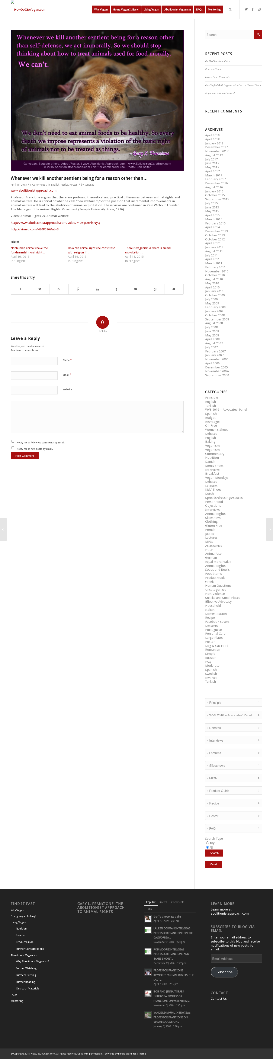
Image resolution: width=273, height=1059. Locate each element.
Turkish (210, 406)
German (211, 558)
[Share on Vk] (135, 289)
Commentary (214, 454)
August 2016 (214, 187)
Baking (210, 442)
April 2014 (212, 227)
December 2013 (216, 231)
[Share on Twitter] (39, 289)
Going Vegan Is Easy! (23, 916)
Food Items (213, 574)
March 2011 (213, 263)
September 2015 (217, 199)
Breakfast (212, 474)
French (210, 530)
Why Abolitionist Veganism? (32, 961)
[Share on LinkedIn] (97, 289)
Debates (211, 434)
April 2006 (212, 363)
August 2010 (214, 279)
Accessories (213, 546)
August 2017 (214, 155)
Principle (211, 398)
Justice (64, 184)
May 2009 (212, 303)
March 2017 (213, 175)
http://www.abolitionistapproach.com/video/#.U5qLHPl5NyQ (55, 223)
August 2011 (214, 251)
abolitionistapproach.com (230, 913)
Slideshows (213, 518)
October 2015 (215, 195)
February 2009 (215, 307)
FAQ (208, 662)
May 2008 (212, 335)
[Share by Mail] (173, 289)
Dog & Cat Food (216, 646)
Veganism (212, 446)
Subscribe (224, 972)
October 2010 (215, 275)
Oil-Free (211, 426)
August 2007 (214, 343)
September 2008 (217, 319)
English (55, 184)
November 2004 (216, 371)
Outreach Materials (27, 988)
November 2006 (216, 359)
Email (67, 374)
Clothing (211, 522)
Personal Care (215, 634)
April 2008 (212, 339)
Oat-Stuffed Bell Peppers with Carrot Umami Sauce (233, 85)
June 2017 (212, 163)
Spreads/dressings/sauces (224, 498)
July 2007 (211, 347)
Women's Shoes (216, 430)
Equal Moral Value (218, 562)
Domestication (216, 614)
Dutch (209, 494)
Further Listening (26, 975)
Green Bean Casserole (217, 77)
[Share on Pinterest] (78, 289)
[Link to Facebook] (253, 9)
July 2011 (211, 255)
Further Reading (25, 981)
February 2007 (215, 351)
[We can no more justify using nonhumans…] (3, 529)
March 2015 (213, 219)
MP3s (209, 542)
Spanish (211, 414)
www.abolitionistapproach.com (34, 190)
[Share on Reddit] (154, 289)
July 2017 (211, 159)
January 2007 (214, 355)
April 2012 (212, 243)
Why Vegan (17, 910)
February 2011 (215, 267)
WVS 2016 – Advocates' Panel (226, 410)
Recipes (20, 935)
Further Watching (26, 968)
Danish (210, 462)
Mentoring (17, 1000)
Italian (210, 610)
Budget (210, 418)
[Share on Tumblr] (116, 289)
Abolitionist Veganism (24, 955)
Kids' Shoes (213, 490)
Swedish (211, 674)
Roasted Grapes (213, 69)
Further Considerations (30, 948)
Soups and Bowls (217, 570)
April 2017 (212, 171)
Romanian (212, 650)
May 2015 (212, 211)
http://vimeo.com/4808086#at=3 (35, 229)
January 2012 (214, 247)
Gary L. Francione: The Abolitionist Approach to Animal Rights (101, 908)
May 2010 (212, 283)
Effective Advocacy (218, 602)
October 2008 (215, 315)
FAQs (14, 994)
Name (67, 360)
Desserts (211, 626)
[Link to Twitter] (246, 9)
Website (67, 389)
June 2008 (212, 331)
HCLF (209, 550)
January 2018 (214, 143)
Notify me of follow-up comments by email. (41, 442)
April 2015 (212, 215)
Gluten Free (213, 526)
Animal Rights (215, 514)
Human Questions (218, 586)
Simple (210, 654)
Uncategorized (215, 590)
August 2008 (214, 323)
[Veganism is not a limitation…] (269, 529)
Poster (73, 184)
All (211, 847)
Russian (210, 658)
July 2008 (211, 327)
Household (213, 606)
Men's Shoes (214, 466)
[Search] (230, 9)
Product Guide (215, 578)
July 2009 (211, 299)
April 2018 (212, 139)
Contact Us (219, 999)
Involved (211, 678)
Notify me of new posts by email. (35, 449)
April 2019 (212, 135)
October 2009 (215, 295)
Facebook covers (217, 622)
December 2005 (216, 367)
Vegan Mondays (216, 478)
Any (212, 843)
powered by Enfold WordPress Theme (125, 1053)
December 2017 (216, 147)
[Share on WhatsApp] (58, 289)
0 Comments (37, 184)
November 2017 (216, 151)
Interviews (212, 470)
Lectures (211, 486)
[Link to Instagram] (259, 9)
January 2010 (214, 291)
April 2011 (212, 259)
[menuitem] (101, 9)
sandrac (89, 184)
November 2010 (216, 271)
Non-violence (215, 594)
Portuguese (213, 630)
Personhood (214, 502)
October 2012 (215, 239)
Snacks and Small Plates (222, 598)
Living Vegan (18, 922)
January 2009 (214, 311)
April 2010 (212, 287)
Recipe (210, 618)
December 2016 (216, 183)
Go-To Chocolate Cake (217, 61)
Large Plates (214, 638)
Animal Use (213, 554)
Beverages (212, 422)
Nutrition (212, 458)
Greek (209, 582)
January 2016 (214, 191)
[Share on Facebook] (20, 289)
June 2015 (212, 207)
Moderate (212, 666)
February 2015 (215, 223)
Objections (213, 506)
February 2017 (215, 179)
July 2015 (211, 203)
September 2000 (217, 375)
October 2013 (215, 235)
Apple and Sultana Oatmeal (220, 93)
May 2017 (212, 167)
